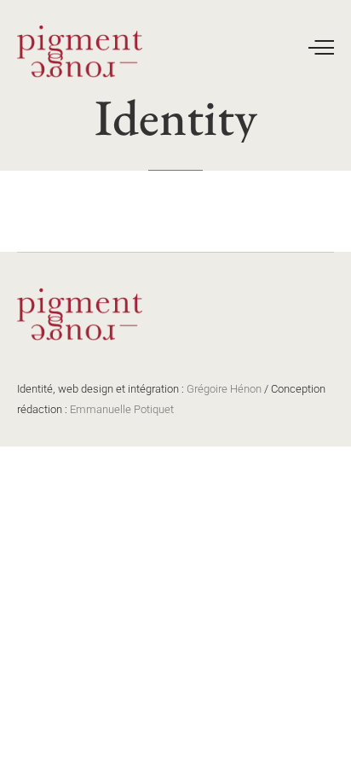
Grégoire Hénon (224, 388)
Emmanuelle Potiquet (122, 409)
